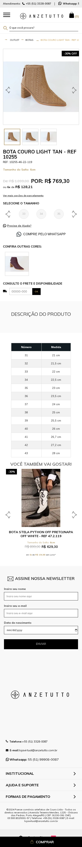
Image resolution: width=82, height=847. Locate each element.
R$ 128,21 (24, 186)
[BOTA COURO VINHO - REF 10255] (17, 263)
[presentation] (12, 137)
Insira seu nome (15, 588)
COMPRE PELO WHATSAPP (44, 234)
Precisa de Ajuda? (19, 225)
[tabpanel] (41, 87)
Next (73, 90)
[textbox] (43, 27)
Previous (8, 90)
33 (23, 214)
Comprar (45, 842)
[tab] (12, 137)
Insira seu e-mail (15, 605)
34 (41, 214)
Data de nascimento (17, 622)
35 (58, 214)
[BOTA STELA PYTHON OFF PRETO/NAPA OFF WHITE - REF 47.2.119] (41, 498)
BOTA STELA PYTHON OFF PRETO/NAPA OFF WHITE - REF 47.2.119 (41, 534)
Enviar (41, 644)
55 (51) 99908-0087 (34, 759)
